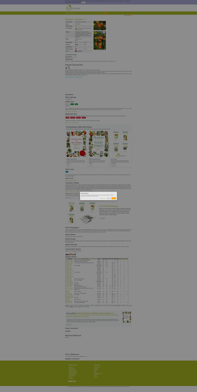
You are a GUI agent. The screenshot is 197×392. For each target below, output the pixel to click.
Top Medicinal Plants (73, 374)
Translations (71, 378)
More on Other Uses (73, 180)
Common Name (85, 258)
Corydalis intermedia (69, 273)
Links (95, 372)
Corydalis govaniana (69, 270)
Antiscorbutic (72, 117)
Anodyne (67, 117)
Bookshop (96, 368)
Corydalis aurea (68, 265)
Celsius (66, 197)
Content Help (96, 367)
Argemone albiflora (69, 260)
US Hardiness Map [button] (78, 77)
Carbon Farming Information (75, 191)
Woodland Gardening (73, 370)
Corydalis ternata (69, 280)
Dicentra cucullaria (69, 285)
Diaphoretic (78, 117)
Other (127, 258)
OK (113, 198)
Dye (66, 171)
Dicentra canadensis (69, 284)
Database (77, 12)
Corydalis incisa (68, 272)
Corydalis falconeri (69, 269)
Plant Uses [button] (91, 12)
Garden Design (72, 375)
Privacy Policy (103, 198)
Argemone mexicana (69, 261)
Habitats (70, 377)
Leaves (72, 104)
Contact (95, 375)
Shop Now (114, 165)
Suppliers (99, 12)
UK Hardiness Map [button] (69, 77)
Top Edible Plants (72, 373)
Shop (95, 12)
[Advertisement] (127, 38)
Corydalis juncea (69, 274)
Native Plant (82, 12)
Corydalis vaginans (69, 281)
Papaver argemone (69, 301)
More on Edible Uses (73, 111)
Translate (74, 57)
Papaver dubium (69, 302)
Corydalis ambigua (69, 264)
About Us (96, 377)
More (68, 165)
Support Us (96, 369)
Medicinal (124, 258)
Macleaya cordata (69, 294)
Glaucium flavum (69, 293)
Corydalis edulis (68, 268)
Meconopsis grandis (69, 297)
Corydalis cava (68, 266)
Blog (102, 12)
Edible (121, 258)
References (67, 111)
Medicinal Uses (72, 368)
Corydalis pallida (69, 277)
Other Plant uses (72, 369)
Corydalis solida (68, 278)
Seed (76, 104)
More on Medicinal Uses (74, 122)
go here (85, 356)
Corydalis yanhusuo (69, 282)
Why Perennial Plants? (73, 372)
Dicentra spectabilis (69, 288)
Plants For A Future (69, 13)
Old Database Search (98, 373)
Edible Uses (71, 367)
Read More (69, 324)
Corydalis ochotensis (69, 276)
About (86, 12)
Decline (108, 198)
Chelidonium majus (69, 262)
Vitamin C (84, 117)
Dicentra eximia (68, 286)
